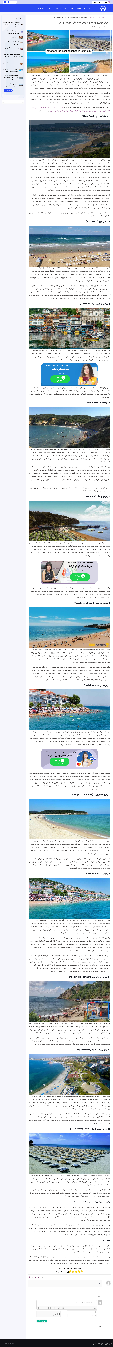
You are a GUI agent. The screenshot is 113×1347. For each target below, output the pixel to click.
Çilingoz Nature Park (82, 794)
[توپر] (38, 1308)
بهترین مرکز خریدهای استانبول (84, 111)
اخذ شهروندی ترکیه (60, 369)
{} (60, 1308)
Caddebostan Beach (83, 603)
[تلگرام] (5, 2)
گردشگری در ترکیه (94, 17)
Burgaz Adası (87, 304)
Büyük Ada (90, 496)
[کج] (41, 1308)
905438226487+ (98, 2)
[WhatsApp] (14, 2)
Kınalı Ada (91, 873)
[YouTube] (11, 2)
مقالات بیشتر (8, 90)
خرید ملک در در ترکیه (80, 566)
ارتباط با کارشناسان (60, 379)
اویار (99, 1283)
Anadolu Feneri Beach (80, 977)
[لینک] (58, 1308)
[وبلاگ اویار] (103, 8)
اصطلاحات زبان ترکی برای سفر (54, 107)
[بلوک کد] (56, 1308)
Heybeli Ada (90, 685)
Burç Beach (92, 221)
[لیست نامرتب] (51, 1308)
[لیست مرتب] (48, 1308)
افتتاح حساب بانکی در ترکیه (60, 755)
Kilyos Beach (89, 116)
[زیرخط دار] (43, 1308)
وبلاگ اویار (105, 17)
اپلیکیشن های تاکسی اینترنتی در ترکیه (61, 111)
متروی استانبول (39, 107)
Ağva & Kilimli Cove (96, 402)
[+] (63, 1308)
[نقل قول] (53, 1308)
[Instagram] (7, 2)
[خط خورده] (46, 1308)
